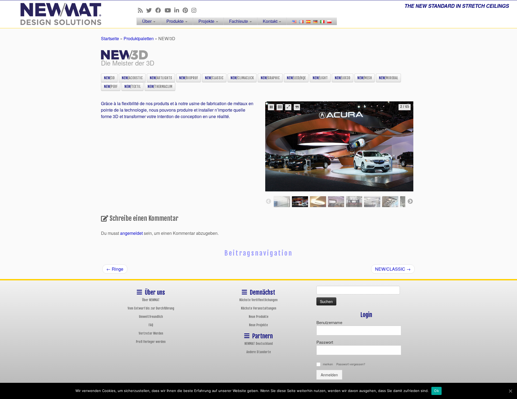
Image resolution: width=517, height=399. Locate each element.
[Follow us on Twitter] (150, 10)
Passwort (324, 342)
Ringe (114, 269)
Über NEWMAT (151, 300)
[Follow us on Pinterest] (187, 10)
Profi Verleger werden (151, 342)
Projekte (206, 21)
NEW (109, 78)
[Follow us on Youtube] (169, 10)
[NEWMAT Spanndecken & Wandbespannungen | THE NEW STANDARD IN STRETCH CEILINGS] (59, 14)
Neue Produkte (258, 317)
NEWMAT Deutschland (258, 344)
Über (147, 21)
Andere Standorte (258, 352)
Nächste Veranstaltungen (258, 308)
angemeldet (131, 233)
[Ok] (510, 391)
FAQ (151, 325)
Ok (436, 390)
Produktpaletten (139, 38)
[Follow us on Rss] (142, 10)
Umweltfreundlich (151, 317)
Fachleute (239, 21)
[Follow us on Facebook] (160, 10)
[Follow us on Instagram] (195, 10)
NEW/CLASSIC (393, 269)
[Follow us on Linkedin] (178, 10)
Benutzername (329, 322)
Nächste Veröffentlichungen (258, 300)
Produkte (175, 21)
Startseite (110, 38)
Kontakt (270, 21)
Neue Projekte (258, 325)
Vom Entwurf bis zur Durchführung (151, 308)
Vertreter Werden (151, 333)
